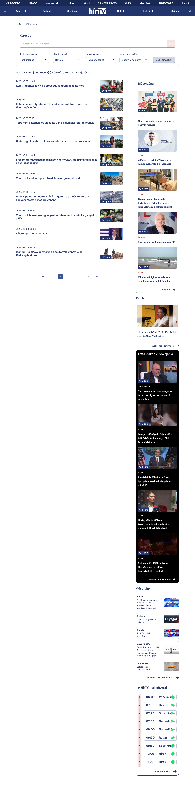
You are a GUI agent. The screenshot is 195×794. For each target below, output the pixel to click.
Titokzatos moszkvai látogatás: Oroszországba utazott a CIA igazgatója (155, 395)
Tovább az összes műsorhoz (160, 677)
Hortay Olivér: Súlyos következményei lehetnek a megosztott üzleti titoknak (153, 524)
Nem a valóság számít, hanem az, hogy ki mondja (156, 123)
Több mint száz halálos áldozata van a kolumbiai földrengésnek (55, 122)
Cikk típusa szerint (28, 54)
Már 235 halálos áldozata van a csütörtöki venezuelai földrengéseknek (49, 253)
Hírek (140, 116)
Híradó (140, 596)
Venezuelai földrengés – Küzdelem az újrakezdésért (48, 178)
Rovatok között (60, 54)
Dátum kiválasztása (129, 54)
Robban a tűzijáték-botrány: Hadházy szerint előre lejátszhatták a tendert (153, 567)
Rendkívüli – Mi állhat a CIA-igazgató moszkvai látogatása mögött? (154, 481)
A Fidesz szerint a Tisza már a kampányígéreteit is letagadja (154, 162)
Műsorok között (94, 54)
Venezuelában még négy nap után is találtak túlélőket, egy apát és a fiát (57, 217)
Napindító (165, 721)
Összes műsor (163, 771)
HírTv (18, 24)
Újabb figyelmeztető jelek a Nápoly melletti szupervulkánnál (53, 141)
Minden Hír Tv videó (160, 579)
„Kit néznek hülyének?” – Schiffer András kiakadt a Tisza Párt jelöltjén (157, 334)
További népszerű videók (162, 346)
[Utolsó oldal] (97, 276)
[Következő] (88, 276)
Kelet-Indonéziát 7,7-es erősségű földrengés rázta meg (50, 85)
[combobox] (32, 59)
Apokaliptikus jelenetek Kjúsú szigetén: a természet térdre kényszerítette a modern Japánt (52, 198)
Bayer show (143, 643)
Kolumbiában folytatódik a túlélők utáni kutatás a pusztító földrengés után (51, 106)
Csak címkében (164, 59)
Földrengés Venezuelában (32, 233)
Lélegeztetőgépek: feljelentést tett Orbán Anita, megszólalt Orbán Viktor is (155, 438)
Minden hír (165, 289)
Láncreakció (144, 386)
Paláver (141, 237)
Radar (163, 737)
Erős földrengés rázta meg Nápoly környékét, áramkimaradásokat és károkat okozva (56, 161)
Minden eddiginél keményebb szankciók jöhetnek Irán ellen (154, 279)
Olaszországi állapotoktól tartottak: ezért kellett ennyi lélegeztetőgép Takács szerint (155, 203)
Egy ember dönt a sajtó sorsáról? (156, 242)
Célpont (141, 616)
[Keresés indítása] (171, 44)
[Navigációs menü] (5, 11)
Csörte (141, 630)
